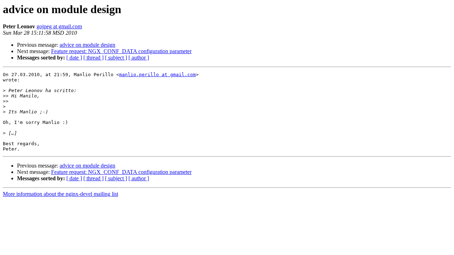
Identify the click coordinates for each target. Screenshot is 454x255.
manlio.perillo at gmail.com (157, 74)
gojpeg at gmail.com (59, 26)
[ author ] (138, 58)
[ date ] (74, 58)
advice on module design (87, 45)
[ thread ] (93, 58)
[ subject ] (116, 58)
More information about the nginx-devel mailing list (60, 194)
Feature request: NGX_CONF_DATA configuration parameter (121, 51)
